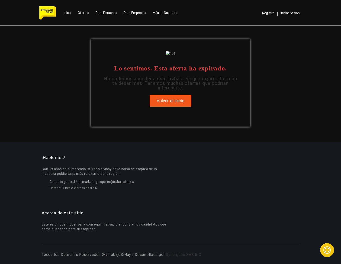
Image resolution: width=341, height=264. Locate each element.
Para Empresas (135, 13)
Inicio (67, 13)
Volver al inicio (170, 100)
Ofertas (83, 13)
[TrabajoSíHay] (49, 12)
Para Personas (106, 13)
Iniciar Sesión (290, 13)
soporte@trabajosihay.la (116, 182)
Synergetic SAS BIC (183, 254)
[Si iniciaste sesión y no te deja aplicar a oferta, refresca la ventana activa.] (327, 250)
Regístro (268, 13)
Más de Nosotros (165, 13)
